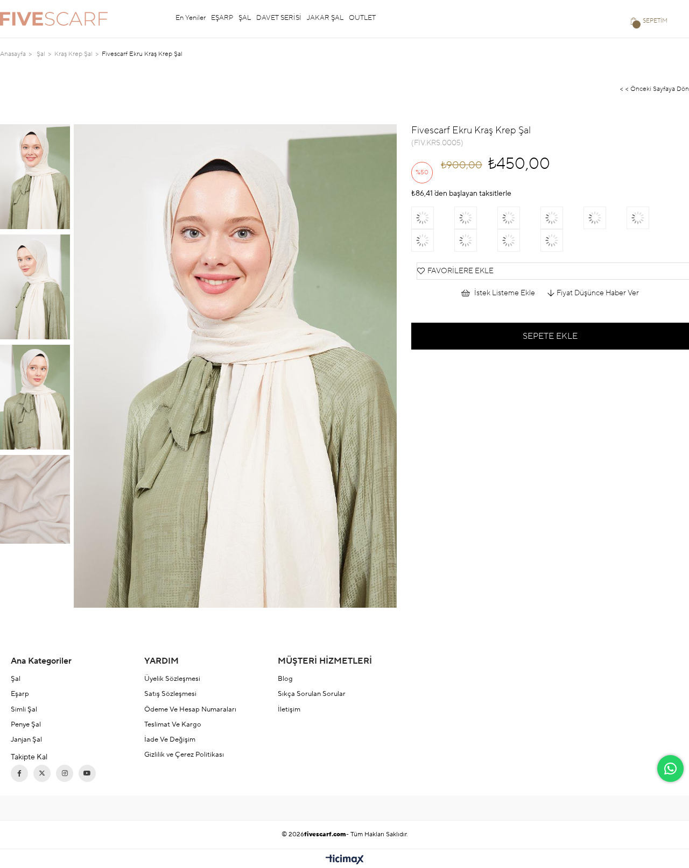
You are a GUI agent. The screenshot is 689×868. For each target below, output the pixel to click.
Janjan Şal (26, 739)
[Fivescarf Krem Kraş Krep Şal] (518, 240)
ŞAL (244, 17)
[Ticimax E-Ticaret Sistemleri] (345, 860)
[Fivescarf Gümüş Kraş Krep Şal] (432, 240)
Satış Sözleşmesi (170, 693)
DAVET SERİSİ (278, 17)
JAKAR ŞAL (325, 17)
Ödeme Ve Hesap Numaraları (190, 709)
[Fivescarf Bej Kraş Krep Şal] (432, 218)
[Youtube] (87, 773)
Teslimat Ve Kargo (172, 724)
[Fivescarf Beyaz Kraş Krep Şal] (475, 218)
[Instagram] (64, 773)
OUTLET (362, 17)
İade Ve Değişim (169, 739)
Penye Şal (26, 724)
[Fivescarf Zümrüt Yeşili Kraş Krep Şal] (605, 218)
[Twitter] (42, 773)
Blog (285, 678)
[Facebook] (19, 773)
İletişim (289, 709)
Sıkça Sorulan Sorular (312, 693)
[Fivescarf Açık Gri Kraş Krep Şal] (518, 218)
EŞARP (222, 17)
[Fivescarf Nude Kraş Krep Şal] (561, 218)
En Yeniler (190, 17)
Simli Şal (24, 709)
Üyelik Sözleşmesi (172, 678)
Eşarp (20, 693)
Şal (15, 678)
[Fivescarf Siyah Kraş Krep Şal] (561, 240)
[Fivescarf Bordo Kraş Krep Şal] (475, 240)
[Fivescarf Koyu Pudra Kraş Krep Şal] (648, 218)
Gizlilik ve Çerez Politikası (184, 754)
